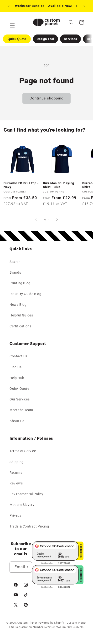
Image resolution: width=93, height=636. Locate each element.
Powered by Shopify (51, 622)
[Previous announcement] (9, 6)
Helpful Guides (21, 315)
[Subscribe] (26, 567)
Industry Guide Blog (25, 294)
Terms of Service (23, 451)
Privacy (15, 515)
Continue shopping (46, 98)
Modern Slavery (22, 505)
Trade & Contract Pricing (29, 526)
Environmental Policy (26, 494)
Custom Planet (27, 622)
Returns (16, 472)
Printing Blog (20, 283)
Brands (15, 272)
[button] (71, 22)
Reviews (16, 483)
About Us (17, 421)
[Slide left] (36, 219)
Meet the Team (21, 410)
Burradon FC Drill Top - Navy (21, 185)
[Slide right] (57, 219)
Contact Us (18, 356)
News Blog (18, 304)
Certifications (20, 326)
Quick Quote (19, 388)
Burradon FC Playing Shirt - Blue (58, 185)
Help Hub (17, 378)
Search (15, 262)
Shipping (17, 462)
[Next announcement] (84, 6)
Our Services (20, 399)
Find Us (15, 367)
